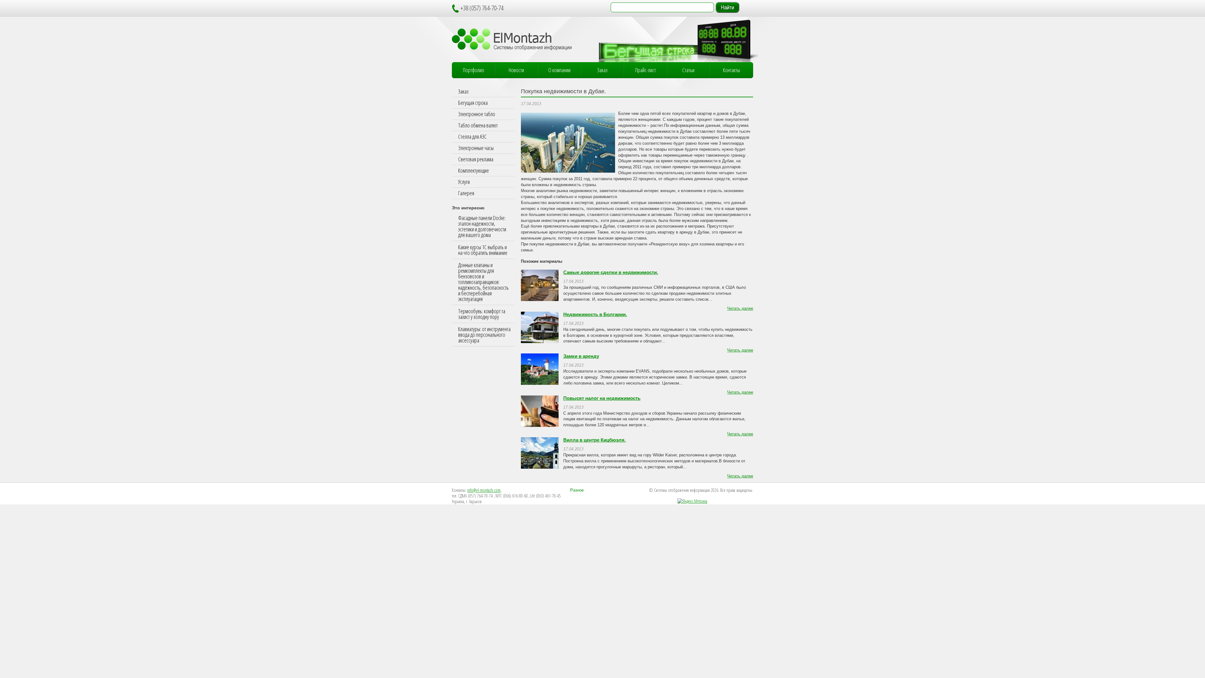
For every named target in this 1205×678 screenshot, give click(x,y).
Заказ (602, 70)
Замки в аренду (581, 356)
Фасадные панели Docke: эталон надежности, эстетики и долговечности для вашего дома (482, 226)
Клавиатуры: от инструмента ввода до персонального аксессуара (484, 334)
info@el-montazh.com (484, 490)
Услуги (464, 182)
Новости (516, 70)
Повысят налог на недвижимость (601, 398)
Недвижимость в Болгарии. (595, 314)
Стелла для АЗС (472, 136)
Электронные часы (476, 148)
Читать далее (740, 308)
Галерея (466, 193)
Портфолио (473, 70)
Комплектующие (473, 170)
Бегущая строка (473, 102)
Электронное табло (476, 114)
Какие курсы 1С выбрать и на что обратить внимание (482, 249)
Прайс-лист (645, 70)
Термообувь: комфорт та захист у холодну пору (481, 313)
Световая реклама (475, 159)
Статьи (688, 70)
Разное (577, 490)
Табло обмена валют (478, 125)
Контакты (731, 70)
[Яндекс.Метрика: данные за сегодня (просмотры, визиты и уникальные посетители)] (692, 501)
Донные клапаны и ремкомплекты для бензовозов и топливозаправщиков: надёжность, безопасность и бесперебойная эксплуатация (483, 282)
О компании (559, 70)
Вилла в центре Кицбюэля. (594, 440)
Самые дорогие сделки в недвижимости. (610, 272)
